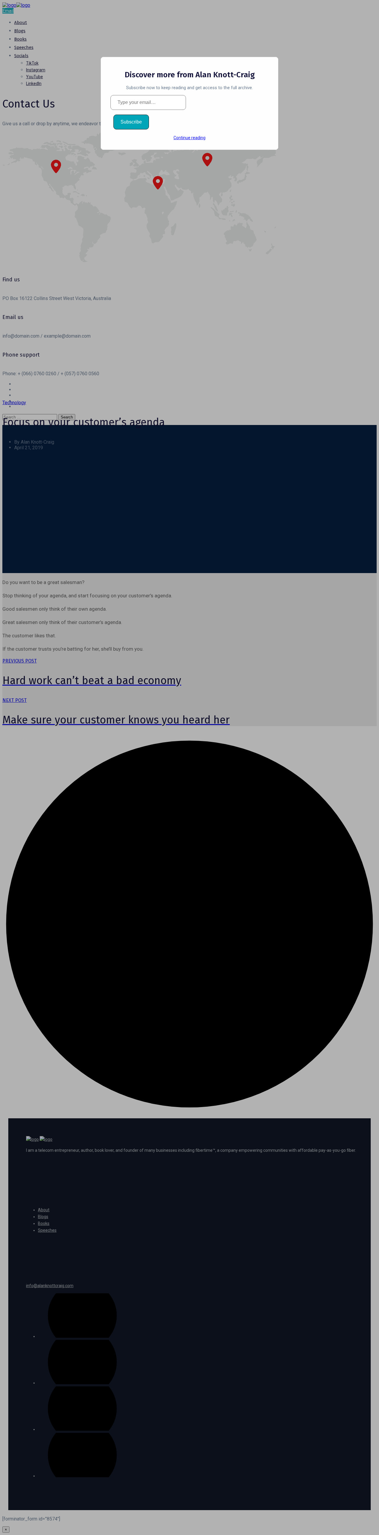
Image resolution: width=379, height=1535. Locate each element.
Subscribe (131, 121)
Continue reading (189, 137)
